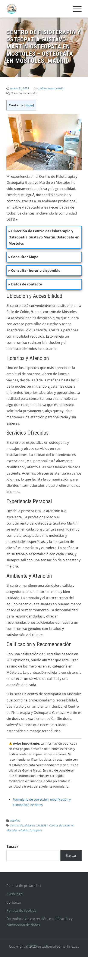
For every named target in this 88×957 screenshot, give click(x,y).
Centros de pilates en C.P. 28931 (29, 825)
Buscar (12, 846)
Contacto (13, 902)
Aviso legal (14, 894)
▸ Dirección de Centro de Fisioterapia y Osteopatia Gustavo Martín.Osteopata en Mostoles (44, 237)
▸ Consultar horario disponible (34, 270)
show (29, 105)
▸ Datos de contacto (25, 284)
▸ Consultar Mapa (23, 256)
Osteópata (35, 830)
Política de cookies (21, 910)
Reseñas (15, 820)
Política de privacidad (23, 885)
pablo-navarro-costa (51, 88)
